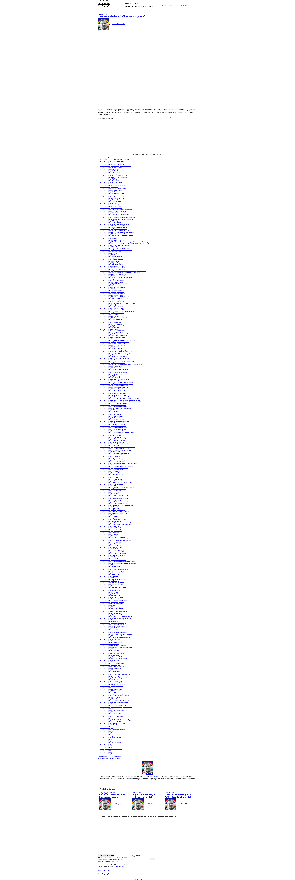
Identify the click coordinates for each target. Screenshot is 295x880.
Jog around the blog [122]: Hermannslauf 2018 (112, 552)
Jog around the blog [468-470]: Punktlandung (112, 164)
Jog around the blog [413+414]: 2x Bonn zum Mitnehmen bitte (116, 209)
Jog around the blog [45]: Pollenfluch (109, 679)
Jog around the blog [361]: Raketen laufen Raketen (113, 267)
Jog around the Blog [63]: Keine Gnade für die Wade (113, 652)
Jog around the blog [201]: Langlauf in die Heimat (112, 424)
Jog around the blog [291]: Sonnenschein (110, 338)
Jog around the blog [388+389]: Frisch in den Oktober (114, 234)
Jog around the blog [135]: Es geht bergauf (111, 529)
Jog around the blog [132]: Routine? (109, 534)
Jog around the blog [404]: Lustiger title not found (113, 221)
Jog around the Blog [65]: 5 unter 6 (109, 649)
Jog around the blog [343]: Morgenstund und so (112, 293)
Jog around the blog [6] (106, 744)
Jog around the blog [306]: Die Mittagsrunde (111, 316)
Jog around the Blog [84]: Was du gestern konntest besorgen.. (116, 616)
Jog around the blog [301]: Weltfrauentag (110, 322)
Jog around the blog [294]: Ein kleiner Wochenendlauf (114, 334)
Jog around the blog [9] (106, 739)
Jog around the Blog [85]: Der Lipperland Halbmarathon (114, 615)
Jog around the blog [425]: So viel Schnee (111, 201)
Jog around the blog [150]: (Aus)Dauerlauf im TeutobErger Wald (116, 505)
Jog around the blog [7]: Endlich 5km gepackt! (112, 742)
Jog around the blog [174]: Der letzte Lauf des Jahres (114, 468)
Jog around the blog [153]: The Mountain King (111, 500)
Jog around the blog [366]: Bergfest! (109, 261)
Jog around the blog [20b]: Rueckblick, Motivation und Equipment (117, 720)
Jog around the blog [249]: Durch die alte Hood (112, 390)
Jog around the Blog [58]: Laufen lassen (110, 660)
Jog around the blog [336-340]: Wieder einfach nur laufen (115, 298)
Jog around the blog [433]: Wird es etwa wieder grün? (114, 188)
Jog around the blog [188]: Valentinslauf (110, 445)
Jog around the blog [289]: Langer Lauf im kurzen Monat (114, 342)
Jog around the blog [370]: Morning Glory (110, 255)
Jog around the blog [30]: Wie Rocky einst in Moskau (113, 705)
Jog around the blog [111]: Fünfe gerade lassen (112, 571)
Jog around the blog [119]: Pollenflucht (110, 558)
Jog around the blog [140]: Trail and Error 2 (111, 521)
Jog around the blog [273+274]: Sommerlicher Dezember (114, 355)
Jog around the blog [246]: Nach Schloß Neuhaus (113, 395)
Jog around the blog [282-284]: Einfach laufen (112, 347)
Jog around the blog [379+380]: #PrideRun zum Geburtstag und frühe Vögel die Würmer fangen (124, 242)
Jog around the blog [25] (106, 712)
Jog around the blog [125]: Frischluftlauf (110, 545)
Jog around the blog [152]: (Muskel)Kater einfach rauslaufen (115, 502)
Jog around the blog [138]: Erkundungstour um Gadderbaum (115, 524)
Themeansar (160, 879)
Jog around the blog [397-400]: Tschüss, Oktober (113, 225)
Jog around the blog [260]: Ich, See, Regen (111, 374)
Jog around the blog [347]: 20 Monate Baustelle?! (113, 288)
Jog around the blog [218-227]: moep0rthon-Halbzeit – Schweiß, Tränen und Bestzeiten (123, 401)
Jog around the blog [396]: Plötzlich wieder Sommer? (113, 227)
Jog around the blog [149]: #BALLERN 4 (110, 506)
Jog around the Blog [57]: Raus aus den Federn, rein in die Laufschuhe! (118, 661)
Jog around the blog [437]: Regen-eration (111, 182)
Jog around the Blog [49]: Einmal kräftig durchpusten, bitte (115, 674)
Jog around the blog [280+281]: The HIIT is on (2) (112, 348)
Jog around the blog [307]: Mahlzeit (109, 314)
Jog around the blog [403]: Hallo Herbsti (110, 222)
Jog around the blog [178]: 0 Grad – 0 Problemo (112, 461)
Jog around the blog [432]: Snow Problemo (111, 190)
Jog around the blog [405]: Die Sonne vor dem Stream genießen (116, 219)
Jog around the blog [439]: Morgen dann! (110, 179)
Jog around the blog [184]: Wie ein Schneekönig (112, 452)
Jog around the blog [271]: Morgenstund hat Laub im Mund (115, 358)
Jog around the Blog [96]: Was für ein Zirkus (111, 597)
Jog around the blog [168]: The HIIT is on (110, 477)
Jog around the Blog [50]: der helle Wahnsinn (111, 673)
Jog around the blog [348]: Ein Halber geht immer (112, 287)
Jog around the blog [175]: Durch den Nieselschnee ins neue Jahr (116, 466)
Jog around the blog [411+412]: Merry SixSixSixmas (113, 211)
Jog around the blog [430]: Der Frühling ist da (112, 193)
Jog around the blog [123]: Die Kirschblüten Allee (112, 550)
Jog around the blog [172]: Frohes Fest (110, 471)
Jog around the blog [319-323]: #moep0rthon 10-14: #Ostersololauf (117, 303)
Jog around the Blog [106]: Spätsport (109, 581)
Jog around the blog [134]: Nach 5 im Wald (111, 531)
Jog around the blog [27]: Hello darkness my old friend (114, 710)
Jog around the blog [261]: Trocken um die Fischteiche (114, 372)
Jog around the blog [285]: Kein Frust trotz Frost (112, 345)
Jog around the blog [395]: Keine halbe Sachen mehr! (113, 229)
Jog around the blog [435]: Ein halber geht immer (112, 185)
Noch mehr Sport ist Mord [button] (104, 158)
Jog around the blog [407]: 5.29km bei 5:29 (111, 216)
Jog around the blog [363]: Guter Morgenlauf (121, 16)
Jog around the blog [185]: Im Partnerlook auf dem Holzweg (115, 450)
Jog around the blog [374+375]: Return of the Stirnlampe (114, 248)
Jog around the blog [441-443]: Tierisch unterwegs (113, 175)
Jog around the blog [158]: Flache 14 (109, 492)
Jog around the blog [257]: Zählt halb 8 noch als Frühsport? (115, 379)
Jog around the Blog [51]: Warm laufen (110, 671)
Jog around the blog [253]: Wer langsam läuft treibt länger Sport (116, 384)
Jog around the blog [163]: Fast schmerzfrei (111, 484)
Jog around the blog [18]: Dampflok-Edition (111, 724)
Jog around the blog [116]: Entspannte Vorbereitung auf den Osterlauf (118, 563)
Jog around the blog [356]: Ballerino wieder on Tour (113, 276)
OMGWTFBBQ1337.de (104, 4)
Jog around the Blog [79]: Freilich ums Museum (112, 624)
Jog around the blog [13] (106, 733)
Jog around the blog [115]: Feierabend (110, 565)
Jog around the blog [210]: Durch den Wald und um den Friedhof (116, 410)
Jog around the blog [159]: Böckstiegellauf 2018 (112, 490)
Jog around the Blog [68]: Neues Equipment (111, 642)
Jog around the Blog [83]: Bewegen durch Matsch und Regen (115, 618)
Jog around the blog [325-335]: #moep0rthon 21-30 (113, 300)
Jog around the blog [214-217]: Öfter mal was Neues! (113, 403)
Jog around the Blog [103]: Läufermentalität (111, 586)
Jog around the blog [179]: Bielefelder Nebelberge (113, 460)
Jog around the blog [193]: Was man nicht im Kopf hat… (114, 437)
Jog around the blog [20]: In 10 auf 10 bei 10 (111, 721)
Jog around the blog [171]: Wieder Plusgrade (111, 473)
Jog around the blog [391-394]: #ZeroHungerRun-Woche (114, 230)
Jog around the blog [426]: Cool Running (110, 200)
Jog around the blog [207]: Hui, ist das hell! (111, 414)
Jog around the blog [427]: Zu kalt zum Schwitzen (113, 198)
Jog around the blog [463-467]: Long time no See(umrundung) (116, 166)
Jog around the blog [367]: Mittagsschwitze (111, 259)
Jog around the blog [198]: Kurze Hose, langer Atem (113, 429)
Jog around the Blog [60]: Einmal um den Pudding (112, 657)
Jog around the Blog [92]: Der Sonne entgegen (112, 603)
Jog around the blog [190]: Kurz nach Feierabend (112, 442)
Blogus (152, 879)
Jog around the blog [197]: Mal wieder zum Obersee (113, 431)
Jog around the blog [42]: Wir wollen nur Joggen (112, 684)
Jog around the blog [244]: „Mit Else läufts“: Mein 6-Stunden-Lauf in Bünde (119, 398)
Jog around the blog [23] (106, 715)
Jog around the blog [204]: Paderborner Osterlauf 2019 (114, 419)
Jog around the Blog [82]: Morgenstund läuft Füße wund (114, 619)
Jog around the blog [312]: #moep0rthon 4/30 (112, 306)
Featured (164, 5)
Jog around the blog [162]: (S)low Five (110, 485)
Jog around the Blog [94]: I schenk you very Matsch (113, 600)
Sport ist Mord (103, 14)
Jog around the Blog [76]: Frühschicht (110, 629)
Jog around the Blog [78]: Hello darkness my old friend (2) (115, 626)
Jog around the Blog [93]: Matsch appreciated (112, 602)
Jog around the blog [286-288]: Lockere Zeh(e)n (112, 343)
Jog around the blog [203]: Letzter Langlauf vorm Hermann (115, 421)
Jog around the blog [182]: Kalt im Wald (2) (111, 455)
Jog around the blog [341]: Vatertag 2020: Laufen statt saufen (116, 297)
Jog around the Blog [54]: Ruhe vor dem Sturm (112, 666)
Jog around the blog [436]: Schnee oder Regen (112, 183)
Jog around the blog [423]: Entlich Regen (110, 204)
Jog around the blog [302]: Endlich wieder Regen (112, 321)
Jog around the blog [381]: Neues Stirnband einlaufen (113, 240)
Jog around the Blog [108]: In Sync (109, 576)
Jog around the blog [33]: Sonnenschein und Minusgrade (114, 700)
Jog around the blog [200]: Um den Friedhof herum (113, 426)
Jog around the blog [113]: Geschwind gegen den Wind (114, 568)
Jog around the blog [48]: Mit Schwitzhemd (111, 676)
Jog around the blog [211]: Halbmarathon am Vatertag (114, 406)
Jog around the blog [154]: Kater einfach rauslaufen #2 (114, 498)
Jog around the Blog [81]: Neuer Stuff (109, 621)
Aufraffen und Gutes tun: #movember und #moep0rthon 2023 (116, 159)
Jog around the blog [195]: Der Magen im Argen (112, 434)
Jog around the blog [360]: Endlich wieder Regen (112, 269)
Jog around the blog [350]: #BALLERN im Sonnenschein (114, 284)
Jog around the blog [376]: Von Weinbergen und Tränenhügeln (116, 246)
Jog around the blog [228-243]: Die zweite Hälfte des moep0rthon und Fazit (120, 400)
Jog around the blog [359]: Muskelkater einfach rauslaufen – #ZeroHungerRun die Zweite (123, 271)
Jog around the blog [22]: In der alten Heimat (111, 716)
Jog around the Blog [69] (106, 640)
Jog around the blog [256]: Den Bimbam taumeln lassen (114, 380)
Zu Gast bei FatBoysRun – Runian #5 (109, 644)
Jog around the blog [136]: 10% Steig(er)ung (111, 527)
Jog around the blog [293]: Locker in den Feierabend (113, 335)
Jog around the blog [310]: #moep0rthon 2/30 (112, 309)
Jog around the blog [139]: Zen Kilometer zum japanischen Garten (117, 523)
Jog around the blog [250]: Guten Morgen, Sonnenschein (114, 389)
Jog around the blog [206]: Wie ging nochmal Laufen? (114, 416)
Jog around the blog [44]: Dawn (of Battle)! (111, 681)
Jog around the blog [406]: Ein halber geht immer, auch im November (117, 217)
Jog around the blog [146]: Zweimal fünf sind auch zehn (114, 511)
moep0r (114, 24)
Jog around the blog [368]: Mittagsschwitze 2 (112, 258)
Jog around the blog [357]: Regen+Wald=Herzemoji (113, 274)
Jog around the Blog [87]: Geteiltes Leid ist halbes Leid (114, 611)
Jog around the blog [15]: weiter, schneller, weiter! (113, 729)
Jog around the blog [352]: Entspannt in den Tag (112, 280)
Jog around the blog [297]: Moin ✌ (109, 329)
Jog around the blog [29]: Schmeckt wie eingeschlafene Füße (116, 707)
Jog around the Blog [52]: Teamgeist (109, 670)
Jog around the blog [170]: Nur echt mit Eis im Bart (113, 474)
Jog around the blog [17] (106, 726)
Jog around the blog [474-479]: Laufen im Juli (112, 161)
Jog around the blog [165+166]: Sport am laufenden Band (114, 481)
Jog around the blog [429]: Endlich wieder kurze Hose (114, 195)
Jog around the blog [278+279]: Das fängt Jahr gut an (114, 350)
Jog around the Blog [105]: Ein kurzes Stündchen (112, 582)
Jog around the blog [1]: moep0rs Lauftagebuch (112, 754)
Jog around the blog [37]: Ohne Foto (109, 692)
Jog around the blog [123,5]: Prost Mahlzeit (111, 548)
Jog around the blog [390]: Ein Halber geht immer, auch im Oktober (117, 232)
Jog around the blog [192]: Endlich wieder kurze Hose (114, 439)
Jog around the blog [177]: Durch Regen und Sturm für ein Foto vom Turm (119, 463)
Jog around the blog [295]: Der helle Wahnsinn (112, 332)
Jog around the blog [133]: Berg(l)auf (109, 532)
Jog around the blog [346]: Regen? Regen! (111, 290)
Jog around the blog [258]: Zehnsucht (110, 377)
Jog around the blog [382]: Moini (108, 238)
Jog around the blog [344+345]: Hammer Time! (112, 292)
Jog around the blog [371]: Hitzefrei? (109, 253)
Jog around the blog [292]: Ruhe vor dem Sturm (112, 337)
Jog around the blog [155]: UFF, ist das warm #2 (112, 497)
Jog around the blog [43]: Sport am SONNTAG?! (112, 682)
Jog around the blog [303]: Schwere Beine (111, 319)
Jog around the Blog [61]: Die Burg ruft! (110, 655)
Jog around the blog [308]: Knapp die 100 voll (112, 313)
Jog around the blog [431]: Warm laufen (110, 192)
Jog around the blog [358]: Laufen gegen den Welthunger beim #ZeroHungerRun (120, 272)
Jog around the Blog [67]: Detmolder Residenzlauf (113, 645)
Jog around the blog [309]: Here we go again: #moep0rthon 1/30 (117, 311)
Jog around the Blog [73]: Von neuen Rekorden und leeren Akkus (116, 634)
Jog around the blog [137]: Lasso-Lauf (110, 526)
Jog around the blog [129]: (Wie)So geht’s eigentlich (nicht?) (115, 539)
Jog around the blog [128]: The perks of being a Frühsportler (115, 540)
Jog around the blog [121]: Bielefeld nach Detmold (113, 553)
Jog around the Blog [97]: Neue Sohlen (110, 595)
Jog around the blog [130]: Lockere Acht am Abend (113, 537)
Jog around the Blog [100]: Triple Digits (110, 590)
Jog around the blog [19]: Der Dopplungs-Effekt (112, 723)
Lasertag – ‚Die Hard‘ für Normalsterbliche (111, 749)
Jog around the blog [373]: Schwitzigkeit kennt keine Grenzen (116, 250)
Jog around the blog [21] (106, 718)
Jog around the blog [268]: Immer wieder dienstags (113, 363)
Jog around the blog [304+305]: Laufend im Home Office (114, 318)
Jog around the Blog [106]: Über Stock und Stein (112, 579)
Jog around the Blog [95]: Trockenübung (110, 598)
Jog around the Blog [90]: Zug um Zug (110, 607)
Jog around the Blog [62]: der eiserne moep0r (112, 653)
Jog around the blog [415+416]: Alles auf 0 (111, 208)
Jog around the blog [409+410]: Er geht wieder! (112, 213)
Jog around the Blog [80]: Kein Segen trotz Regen (113, 623)
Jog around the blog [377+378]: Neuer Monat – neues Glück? (115, 245)
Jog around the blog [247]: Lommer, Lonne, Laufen (113, 393)
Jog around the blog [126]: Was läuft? (110, 544)
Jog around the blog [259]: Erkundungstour (111, 376)
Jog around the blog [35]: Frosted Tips (110, 697)
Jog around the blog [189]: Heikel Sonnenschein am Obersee (115, 443)
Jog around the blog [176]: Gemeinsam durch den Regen (114, 464)
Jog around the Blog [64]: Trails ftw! (109, 650)
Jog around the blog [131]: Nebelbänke (110, 536)
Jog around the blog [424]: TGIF (108, 203)
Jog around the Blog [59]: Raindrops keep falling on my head (115, 658)
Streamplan (175, 5)
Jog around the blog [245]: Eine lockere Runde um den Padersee (116, 397)
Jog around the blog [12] (106, 734)
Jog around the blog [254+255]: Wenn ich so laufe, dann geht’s (116, 382)
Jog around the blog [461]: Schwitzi (109, 169)
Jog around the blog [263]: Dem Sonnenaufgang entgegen (115, 369)
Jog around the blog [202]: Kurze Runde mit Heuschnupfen (115, 422)
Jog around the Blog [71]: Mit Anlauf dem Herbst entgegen (115, 637)
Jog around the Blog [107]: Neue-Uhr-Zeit (110, 577)
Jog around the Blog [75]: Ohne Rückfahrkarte (112, 631)
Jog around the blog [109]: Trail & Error (110, 574)
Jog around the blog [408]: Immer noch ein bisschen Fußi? (115, 214)
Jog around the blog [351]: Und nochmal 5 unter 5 (113, 282)
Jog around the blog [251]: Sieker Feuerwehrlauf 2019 (114, 387)
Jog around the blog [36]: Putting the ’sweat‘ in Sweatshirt (115, 695)
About (186, 5)
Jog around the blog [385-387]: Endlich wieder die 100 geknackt (116, 235)
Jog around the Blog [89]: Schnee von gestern (112, 608)
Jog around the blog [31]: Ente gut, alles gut (111, 703)
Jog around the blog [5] (106, 745)
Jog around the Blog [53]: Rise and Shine (110, 668)
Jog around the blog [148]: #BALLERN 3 (110, 508)
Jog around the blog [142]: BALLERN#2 (110, 518)
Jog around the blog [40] (106, 687)
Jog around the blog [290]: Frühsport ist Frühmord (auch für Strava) (117, 340)
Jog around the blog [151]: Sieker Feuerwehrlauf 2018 (113, 503)
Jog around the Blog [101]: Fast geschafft (111, 589)
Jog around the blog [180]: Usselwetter (110, 458)
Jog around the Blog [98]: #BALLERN (109, 594)
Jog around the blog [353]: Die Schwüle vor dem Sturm (114, 279)
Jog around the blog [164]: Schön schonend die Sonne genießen (116, 482)
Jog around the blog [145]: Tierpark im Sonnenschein (113, 513)
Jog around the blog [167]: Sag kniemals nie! (111, 479)
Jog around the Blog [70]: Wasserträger (110, 639)
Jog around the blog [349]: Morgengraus (110, 285)
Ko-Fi (116, 778)
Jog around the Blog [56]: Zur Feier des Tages (112, 663)
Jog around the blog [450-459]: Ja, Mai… (110, 172)
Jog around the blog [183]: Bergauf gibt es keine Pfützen (114, 453)
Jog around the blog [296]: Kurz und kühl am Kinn (112, 330)
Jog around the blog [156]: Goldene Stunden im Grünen (114, 495)
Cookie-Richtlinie (119, 867)
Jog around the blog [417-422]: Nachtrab (111, 206)
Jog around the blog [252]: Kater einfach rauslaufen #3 (114, 385)
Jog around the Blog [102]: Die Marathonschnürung (113, 587)
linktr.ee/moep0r (154, 776)
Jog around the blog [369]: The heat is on (111, 256)
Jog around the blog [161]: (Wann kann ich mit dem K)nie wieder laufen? (118, 487)
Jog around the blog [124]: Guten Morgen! (111, 547)
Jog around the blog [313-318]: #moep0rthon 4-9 (112, 305)
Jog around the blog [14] (106, 731)
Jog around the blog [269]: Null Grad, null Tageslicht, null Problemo (117, 361)
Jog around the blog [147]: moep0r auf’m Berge (112, 510)
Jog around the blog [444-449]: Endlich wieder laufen (114, 174)
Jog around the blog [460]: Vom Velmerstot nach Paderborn (115, 171)
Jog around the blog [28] (106, 708)
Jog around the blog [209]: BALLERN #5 (110, 411)
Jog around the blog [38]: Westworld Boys (111, 691)
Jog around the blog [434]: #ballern (109, 187)
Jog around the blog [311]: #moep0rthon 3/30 (112, 308)
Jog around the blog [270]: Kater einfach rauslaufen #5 (114, 359)
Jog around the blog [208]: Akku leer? (110, 413)
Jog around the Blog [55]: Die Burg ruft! (110, 665)
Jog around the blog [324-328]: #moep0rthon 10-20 (113, 301)
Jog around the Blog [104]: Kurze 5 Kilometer (111, 584)
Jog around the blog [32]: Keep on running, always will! (114, 702)
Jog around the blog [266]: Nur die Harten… (111, 366)
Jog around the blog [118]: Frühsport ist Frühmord (113, 560)
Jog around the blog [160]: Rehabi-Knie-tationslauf (113, 489)
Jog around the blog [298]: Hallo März (110, 327)
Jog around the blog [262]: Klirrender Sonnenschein (113, 371)
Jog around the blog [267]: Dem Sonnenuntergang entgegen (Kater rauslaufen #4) (121, 364)
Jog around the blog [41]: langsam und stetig (111, 686)
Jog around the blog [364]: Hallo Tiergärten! (111, 263)
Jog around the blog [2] (106, 752)
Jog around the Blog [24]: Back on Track (110, 713)
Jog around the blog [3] (106, 750)
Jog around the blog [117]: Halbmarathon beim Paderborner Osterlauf (118, 561)
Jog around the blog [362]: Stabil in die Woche (112, 266)
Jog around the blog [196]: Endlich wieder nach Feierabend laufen (117, 432)
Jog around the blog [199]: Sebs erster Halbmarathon (114, 427)
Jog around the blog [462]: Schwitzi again (111, 167)
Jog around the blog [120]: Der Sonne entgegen (112, 555)
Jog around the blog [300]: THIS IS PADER (111, 324)
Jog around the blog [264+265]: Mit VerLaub (111, 368)
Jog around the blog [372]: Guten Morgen (111, 251)
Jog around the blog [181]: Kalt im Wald (110, 456)
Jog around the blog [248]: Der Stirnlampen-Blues (113, 392)
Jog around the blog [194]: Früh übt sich (110, 435)
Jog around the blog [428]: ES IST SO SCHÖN (112, 196)
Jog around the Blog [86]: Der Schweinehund (111, 613)
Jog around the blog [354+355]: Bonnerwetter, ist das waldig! (116, 277)
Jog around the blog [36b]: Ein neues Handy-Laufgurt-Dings (115, 694)
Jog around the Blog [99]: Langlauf (109, 592)
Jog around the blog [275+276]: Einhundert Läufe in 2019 (115, 353)
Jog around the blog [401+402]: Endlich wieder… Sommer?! (115, 224)
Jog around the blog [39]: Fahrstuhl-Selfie (111, 689)
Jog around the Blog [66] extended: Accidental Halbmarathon (116, 647)
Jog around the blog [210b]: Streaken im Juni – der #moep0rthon (116, 408)
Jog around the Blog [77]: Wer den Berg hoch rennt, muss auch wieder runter (120, 628)
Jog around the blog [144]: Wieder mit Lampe (111, 515)
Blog (169, 5)
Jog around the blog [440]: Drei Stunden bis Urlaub (113, 177)
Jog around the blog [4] (106, 747)
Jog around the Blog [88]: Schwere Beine (110, 610)
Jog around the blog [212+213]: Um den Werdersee (113, 405)
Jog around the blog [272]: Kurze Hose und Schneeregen (114, 356)
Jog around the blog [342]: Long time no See (111, 295)
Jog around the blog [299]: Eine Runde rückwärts (112, 326)
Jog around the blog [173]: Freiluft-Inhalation (111, 469)
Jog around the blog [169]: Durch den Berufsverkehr (113, 476)
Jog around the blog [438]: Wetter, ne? (110, 180)
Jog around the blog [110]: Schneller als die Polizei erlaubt (115, 573)
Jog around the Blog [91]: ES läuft (108, 605)
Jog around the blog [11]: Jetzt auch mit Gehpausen (113, 736)
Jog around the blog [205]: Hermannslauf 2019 (112, 418)
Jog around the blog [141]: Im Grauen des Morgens (113, 519)
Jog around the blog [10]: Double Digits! (110, 737)
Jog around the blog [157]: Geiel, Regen (110, 494)
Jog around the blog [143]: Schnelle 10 (110, 516)
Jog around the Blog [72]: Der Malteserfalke (111, 636)
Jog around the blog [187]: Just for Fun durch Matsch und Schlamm (117, 447)
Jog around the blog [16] (106, 728)
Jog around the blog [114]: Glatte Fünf (110, 566)
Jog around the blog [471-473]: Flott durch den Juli (113, 162)
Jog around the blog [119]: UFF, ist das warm (111, 556)
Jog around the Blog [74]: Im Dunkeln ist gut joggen (113, 632)
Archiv (182, 5)
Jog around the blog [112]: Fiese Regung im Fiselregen (114, 569)
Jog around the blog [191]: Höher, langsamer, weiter (113, 440)
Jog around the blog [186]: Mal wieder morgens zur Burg (114, 448)
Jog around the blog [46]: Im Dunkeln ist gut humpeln (113, 678)
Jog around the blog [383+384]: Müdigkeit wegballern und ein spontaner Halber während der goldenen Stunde (128, 237)
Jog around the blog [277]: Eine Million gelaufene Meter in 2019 (116, 351)
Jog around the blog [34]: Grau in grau (110, 699)
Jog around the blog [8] (106, 741)
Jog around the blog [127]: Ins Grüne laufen (111, 542)
